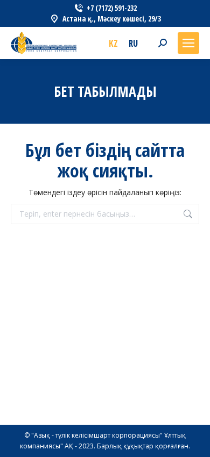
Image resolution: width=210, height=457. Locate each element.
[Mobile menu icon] (188, 43)
